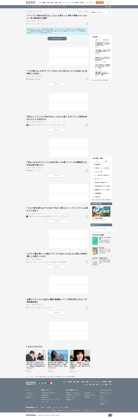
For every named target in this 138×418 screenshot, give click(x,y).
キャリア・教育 (46, 6)
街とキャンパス (98, 178)
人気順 (56, 2)
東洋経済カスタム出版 (90, 395)
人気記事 (94, 37)
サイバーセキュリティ (31, 395)
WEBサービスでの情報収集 (32, 410)
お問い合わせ (94, 410)
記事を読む (57, 84)
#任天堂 (100, 228)
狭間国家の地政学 (103, 258)
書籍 (81, 2)
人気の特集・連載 (97, 158)
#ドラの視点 (39, 11)
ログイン (108, 2)
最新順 (44, 2)
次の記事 (85, 11)
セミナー (69, 2)
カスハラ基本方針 (85, 410)
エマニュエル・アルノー (55, 124)
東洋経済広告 (88, 392)
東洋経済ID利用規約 (75, 410)
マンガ (64, 2)
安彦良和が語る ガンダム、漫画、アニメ (103, 186)
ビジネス (29, 6)
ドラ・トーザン (32, 23)
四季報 (76, 2)
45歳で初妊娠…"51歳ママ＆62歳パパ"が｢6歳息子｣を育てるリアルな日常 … (102, 51)
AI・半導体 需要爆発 (97, 218)
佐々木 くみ (33, 124)
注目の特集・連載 (96, 203)
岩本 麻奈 (31, 79)
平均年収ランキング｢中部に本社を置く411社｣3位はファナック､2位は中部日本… (102, 59)
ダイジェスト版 (98, 171)
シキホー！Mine (45, 401)
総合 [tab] (97, 39)
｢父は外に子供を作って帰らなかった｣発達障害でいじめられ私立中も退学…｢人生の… (102, 44)
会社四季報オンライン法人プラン (73, 395)
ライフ (53, 6)
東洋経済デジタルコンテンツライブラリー (51, 399)
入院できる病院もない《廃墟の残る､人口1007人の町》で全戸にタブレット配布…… (102, 66)
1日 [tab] (96, 161)
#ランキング (95, 228)
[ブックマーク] (86, 23)
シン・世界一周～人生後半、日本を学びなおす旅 (103, 175)
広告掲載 (66, 407)
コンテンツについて (104, 395)
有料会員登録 (99, 2)
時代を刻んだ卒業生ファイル (101, 182)
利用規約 (102, 404)
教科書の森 (87, 397)
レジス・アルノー (33, 262)
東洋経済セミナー (70, 399)
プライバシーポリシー (45, 410)
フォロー (57, 23)
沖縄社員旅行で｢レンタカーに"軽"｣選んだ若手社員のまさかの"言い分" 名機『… (102, 73)
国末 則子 (31, 170)
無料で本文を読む (57, 38)
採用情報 (49, 407)
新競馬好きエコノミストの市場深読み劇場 (103, 189)
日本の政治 (97, 196)
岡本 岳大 (31, 216)
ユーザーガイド (103, 401)
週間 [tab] (106, 161)
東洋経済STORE (45, 397)
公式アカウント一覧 (57, 407)
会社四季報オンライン (46, 395)
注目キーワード (96, 225)
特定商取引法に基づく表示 (63, 410)
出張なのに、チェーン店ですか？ (102, 168)
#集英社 (105, 228)
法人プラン (102, 399)
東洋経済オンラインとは (96, 12)
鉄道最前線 (97, 164)
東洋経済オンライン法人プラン (73, 392)
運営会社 (43, 407)
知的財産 (53, 410)
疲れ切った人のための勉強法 (104, 238)
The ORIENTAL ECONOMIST (48, 392)
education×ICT (29, 392)
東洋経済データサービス (71, 397)
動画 (60, 2)
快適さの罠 (101, 247)
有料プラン (102, 397)
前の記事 (80, 11)
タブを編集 (109, 6)
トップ (39, 2)
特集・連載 (50, 2)
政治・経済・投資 (36, 6)
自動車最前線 (98, 193)
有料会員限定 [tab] (106, 39)
